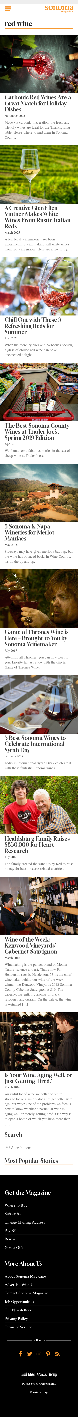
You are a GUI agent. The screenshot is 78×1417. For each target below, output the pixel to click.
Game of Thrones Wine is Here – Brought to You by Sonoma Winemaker (37, 638)
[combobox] (39, 1147)
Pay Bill (11, 1230)
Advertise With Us (20, 1284)
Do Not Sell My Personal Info (39, 1384)
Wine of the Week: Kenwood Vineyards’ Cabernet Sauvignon (31, 945)
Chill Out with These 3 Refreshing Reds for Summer (33, 325)
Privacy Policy (16, 1318)
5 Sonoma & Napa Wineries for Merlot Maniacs (29, 532)
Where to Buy (16, 1205)
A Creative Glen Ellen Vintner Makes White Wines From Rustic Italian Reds (38, 217)
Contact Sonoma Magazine (27, 1293)
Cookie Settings (39, 1392)
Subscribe (13, 1213)
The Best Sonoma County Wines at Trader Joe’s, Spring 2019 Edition (37, 431)
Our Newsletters (18, 1310)
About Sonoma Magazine (25, 1276)
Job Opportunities (19, 1301)
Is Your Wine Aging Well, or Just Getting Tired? (38, 1078)
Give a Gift (14, 1247)
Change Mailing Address (25, 1222)
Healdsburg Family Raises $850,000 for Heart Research (37, 844)
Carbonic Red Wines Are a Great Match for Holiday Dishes (38, 103)
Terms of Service (18, 1327)
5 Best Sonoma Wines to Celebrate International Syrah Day (35, 744)
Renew (10, 1239)
